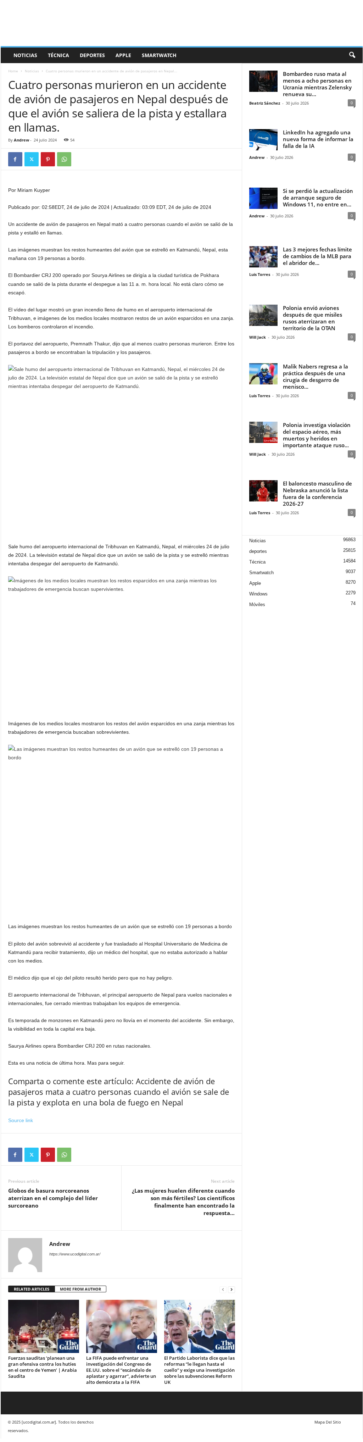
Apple (123, 55)
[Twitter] (31, 159)
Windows (258, 594)
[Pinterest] (48, 159)
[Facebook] (15, 159)
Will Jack (257, 337)
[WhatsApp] (64, 159)
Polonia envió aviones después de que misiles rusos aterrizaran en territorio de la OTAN (312, 318)
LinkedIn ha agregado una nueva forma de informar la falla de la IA (318, 139)
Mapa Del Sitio (327, 1422)
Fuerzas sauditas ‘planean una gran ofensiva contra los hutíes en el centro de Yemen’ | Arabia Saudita (42, 1367)
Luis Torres (259, 274)
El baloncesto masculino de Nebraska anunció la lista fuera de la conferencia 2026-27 (317, 493)
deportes (92, 55)
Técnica (58, 55)
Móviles (257, 604)
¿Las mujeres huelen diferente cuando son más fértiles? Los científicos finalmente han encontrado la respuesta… (183, 1201)
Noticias (25, 55)
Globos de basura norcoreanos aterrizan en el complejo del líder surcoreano (53, 1198)
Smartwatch (159, 55)
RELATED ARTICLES (31, 1289)
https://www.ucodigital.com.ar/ (74, 1254)
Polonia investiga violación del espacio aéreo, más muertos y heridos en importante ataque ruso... (317, 435)
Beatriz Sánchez (264, 103)
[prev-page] (223, 1289)
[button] (352, 55)
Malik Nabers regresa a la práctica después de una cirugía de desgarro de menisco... (315, 376)
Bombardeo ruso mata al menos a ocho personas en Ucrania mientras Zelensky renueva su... (317, 84)
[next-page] (231, 1289)
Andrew (21, 140)
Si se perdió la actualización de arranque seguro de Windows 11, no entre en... (318, 197)
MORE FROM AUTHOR (80, 1289)
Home (13, 70)
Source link (20, 1120)
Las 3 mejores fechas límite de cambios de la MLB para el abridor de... (317, 256)
